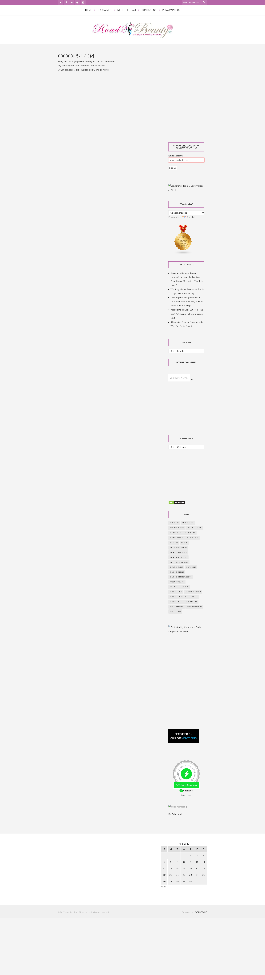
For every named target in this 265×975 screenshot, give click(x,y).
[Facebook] (66, 2)
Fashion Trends (176, 537)
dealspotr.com (186, 795)
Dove (199, 528)
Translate (191, 217)
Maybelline (191, 567)
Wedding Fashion (194, 606)
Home (88, 10)
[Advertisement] (189, 94)
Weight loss (175, 611)
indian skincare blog (179, 562)
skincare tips (191, 602)
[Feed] (71, 2)
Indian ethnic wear (178, 552)
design (190, 528)
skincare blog (176, 602)
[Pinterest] (77, 2)
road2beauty (176, 592)
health (184, 542)
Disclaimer (104, 10)
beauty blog (187, 523)
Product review (177, 582)
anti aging (174, 523)
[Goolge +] (83, 2)
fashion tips (190, 533)
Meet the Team (126, 10)
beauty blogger (177, 528)
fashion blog (175, 533)
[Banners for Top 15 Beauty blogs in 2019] (186, 190)
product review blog (179, 587)
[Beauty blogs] (183, 253)
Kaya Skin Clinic (176, 567)
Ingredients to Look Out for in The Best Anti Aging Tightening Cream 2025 (186, 313)
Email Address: (175, 155)
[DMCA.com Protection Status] (176, 503)
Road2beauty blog (178, 597)
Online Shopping (177, 572)
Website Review (176, 606)
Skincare (194, 597)
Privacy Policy (171, 10)
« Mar (163, 886)
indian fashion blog (178, 557)
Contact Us (149, 10)
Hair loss (174, 542)
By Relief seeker (176, 814)
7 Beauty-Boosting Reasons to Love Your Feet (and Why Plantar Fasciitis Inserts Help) (186, 301)
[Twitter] (60, 2)
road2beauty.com (193, 592)
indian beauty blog (178, 547)
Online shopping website (180, 577)
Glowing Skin (192, 537)
